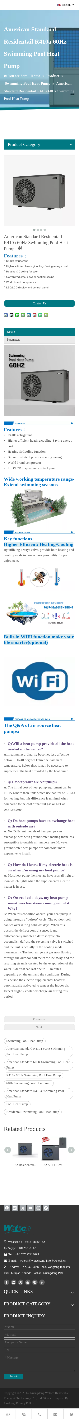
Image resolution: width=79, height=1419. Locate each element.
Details (11, 331)
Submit (14, 1376)
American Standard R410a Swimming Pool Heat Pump (35, 1093)
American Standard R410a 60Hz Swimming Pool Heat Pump (35, 1051)
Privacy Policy (25, 1403)
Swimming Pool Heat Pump (24, 1041)
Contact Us (39, 303)
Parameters (13, 339)
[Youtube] (30, 1208)
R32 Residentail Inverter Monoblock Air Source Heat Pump (25, 1165)
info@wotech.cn (56, 1260)
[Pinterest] (46, 1208)
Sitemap (48, 1398)
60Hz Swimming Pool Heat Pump (28, 1083)
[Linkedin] (15, 1208)
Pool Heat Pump (17, 1104)
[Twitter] (23, 1208)
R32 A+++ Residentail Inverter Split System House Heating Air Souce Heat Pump (54, 1165)
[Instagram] (38, 1208)
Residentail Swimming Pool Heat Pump (32, 1112)
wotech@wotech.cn (32, 1260)
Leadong (9, 1403)
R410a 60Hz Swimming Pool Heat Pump (33, 1075)
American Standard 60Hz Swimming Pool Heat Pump (38, 1064)
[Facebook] (7, 1208)
